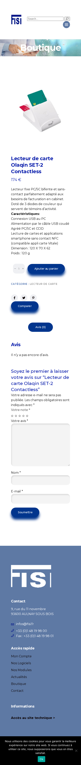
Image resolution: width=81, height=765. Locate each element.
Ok (41, 759)
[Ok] (76, 751)
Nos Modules (21, 670)
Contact (17, 691)
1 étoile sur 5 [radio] (12, 415)
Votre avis (19, 421)
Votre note (20, 410)
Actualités (19, 677)
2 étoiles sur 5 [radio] (16, 415)
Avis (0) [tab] (40, 327)
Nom (16, 473)
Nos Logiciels (21, 663)
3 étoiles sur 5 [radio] (19, 415)
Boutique (18, 684)
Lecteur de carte (44, 283)
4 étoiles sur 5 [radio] (23, 415)
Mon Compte (21, 656)
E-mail (17, 491)
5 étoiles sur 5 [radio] (27, 415)
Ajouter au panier (46, 268)
